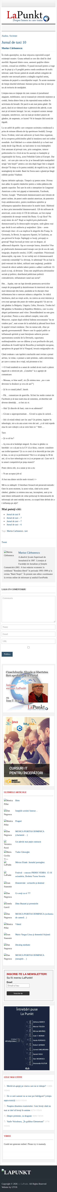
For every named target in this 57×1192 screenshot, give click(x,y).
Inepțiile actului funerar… (26, 811)
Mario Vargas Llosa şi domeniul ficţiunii (32, 934)
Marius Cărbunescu (12, 48)
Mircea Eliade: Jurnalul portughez (30, 862)
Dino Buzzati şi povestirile (26, 903)
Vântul (18, 924)
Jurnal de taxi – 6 (14, 525)
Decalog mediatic (22, 945)
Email (9, 982)
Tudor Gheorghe (22, 852)
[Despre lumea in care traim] (28, 16)
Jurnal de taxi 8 (13, 514)
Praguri (18, 821)
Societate (13, 36)
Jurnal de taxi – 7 (14, 518)
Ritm (17, 800)
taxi (26, 531)
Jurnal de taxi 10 (14, 42)
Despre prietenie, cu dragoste (19, 1116)
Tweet (4, 542)
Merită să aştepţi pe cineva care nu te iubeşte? (26, 1086)
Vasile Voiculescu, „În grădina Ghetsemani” (25, 1121)
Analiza (5, 36)
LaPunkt (24, 1184)
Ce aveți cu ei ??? (22, 893)
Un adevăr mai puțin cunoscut (28, 842)
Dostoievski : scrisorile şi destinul (29, 883)
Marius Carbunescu (15, 531)
